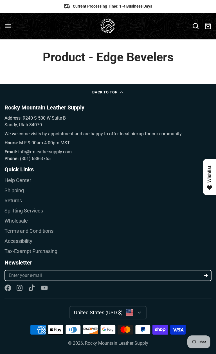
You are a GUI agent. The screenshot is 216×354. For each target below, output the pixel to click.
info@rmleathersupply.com (45, 151)
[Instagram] (20, 287)
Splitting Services (23, 211)
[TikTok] (32, 287)
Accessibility (18, 241)
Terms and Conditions (28, 231)
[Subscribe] (206, 275)
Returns (13, 200)
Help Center (17, 180)
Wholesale (16, 221)
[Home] (108, 26)
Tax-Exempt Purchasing (30, 251)
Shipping (14, 190)
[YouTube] (44, 287)
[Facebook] (7, 287)
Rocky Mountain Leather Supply (116, 343)
